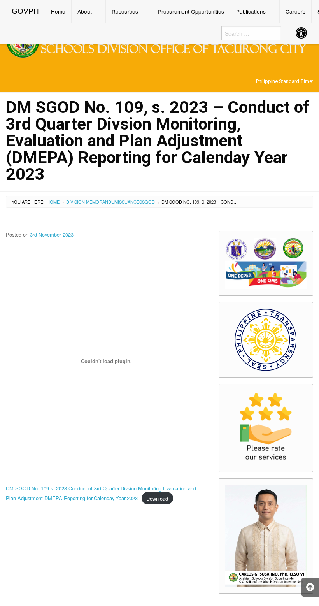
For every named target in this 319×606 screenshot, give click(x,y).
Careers (295, 11)
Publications (251, 11)
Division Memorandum (92, 201)
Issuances (130, 201)
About (84, 11)
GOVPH (25, 11)
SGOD (148, 201)
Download (157, 498)
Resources (125, 11)
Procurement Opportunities (191, 11)
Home (58, 11)
